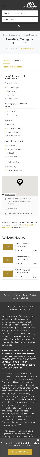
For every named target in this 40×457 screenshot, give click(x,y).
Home (5, 35)
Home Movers (12, 91)
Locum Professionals (14, 170)
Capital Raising (12, 115)
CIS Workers (11, 146)
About (6, 295)
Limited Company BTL (15, 132)
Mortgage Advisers (15, 35)
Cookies (24, 298)
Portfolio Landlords (14, 136)
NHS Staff (10, 153)
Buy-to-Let (10, 125)
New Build (10, 95)
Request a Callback (12, 66)
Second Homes (12, 99)
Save (15, 43)
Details (6, 60)
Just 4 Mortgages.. (22, 243)
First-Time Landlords (14, 128)
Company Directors (14, 149)
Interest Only (11, 167)
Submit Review (28, 49)
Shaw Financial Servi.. (23, 257)
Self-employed (12, 157)
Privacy (32, 295)
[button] (38, 440)
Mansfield (19, 250)
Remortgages (11, 111)
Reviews (17, 60)
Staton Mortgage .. (22, 270)
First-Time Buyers (13, 88)
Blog (24, 295)
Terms (15, 298)
